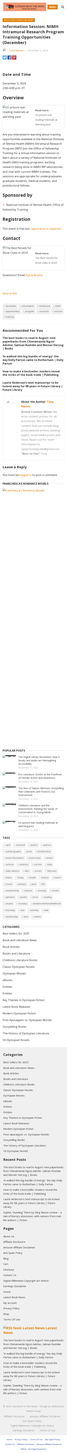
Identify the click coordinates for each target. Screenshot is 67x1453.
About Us (8, 1236)
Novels (55, 890)
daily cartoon (12, 870)
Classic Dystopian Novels (19, 967)
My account (10, 1303)
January (22, 884)
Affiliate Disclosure (14, 1241)
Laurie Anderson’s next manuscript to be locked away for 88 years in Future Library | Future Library (33, 386)
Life (43, 884)
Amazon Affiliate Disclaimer (19, 1247)
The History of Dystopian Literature (26, 1033)
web (46, 910)
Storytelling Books (14, 1027)
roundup (22, 903)
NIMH (57, 306)
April (8, 844)
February (52, 870)
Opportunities (13, 311)
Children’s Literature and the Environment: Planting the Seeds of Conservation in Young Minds (37, 809)
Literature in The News (24, 1406)
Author (33, 844)
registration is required (45, 229)
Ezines (38, 870)
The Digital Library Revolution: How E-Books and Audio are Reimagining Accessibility (39, 760)
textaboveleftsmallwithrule (47, 903)
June (34, 884)
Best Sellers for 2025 (16, 933)
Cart (5, 1264)
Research (44, 311)
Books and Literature (16, 953)
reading (47, 897)
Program (29, 311)
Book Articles (11, 947)
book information (15, 857)
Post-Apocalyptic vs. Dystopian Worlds (27, 1020)
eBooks (7, 980)
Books (49, 857)
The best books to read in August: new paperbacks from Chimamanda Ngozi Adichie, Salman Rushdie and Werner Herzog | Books (33, 343)
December (11, 306)
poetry (23, 897)
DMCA (23, 1449)
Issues (9, 884)
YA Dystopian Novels (16, 1040)
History (45, 877)
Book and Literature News (18, 20)
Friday (21, 877)
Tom (23, 910)
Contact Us (9, 1275)
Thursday (10, 910)
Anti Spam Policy (13, 1253)
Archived (20, 844)
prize (35, 897)
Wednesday (12, 916)
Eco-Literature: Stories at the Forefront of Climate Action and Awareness (40, 776)
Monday (42, 890)
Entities (7, 987)
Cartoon (10, 864)
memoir (28, 890)
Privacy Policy (11, 1308)
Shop (6, 1314)
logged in (25, 475)
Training (10, 316)
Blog (6, 1258)
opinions (10, 897)
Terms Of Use (11, 1319)
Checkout (8, 1269)
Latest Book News (14, 1297)
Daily (49, 864)
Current (38, 864)
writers (37, 916)
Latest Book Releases (16, 1007)
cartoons (24, 864)
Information (28, 306)
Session (58, 311)
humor (57, 877)
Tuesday (34, 910)
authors (47, 844)
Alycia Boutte (34, 275)
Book (29, 851)
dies (27, 870)
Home (7, 1291)
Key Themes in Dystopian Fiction (23, 1000)
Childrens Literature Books (20, 960)
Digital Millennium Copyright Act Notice (26, 1280)
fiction (9, 877)
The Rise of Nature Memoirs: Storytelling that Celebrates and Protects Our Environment (41, 792)
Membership (12, 890)
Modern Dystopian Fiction (19, 1013)
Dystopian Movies (14, 973)
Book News (35, 857)
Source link (10, 293)
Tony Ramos (16, 50)
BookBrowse (44, 851)
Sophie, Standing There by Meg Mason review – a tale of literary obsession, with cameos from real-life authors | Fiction (32, 1216)
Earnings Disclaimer (14, 1286)
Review (9, 903)
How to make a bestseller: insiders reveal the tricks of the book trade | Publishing (31, 373)
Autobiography (13, 851)
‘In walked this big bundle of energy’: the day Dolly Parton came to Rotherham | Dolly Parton (33, 359)
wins (26, 916)
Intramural (44, 306)
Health (32, 877)
